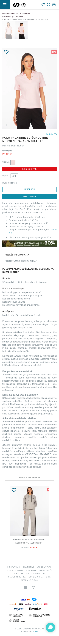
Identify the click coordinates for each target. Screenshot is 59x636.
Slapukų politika (17, 577)
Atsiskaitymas (44, 567)
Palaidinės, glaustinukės (12, 16)
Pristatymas (13, 567)
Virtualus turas (29, 580)
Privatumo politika (36, 573)
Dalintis (49, 134)
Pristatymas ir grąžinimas (21, 261)
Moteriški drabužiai (10, 13)
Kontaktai (31, 570)
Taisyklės (18, 573)
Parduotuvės (45, 570)
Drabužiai (26, 13)
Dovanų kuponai (15, 570)
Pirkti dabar (29, 196)
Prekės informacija (17, 254)
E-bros (36, 631)
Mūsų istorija (36, 577)
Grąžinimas (28, 567)
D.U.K (48, 577)
